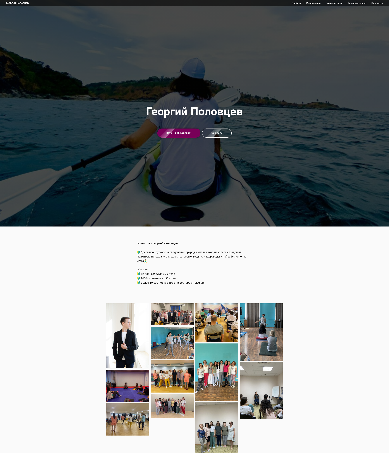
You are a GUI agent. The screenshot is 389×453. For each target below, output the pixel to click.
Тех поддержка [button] (357, 3)
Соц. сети (377, 3)
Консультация (334, 3)
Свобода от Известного (306, 3)
